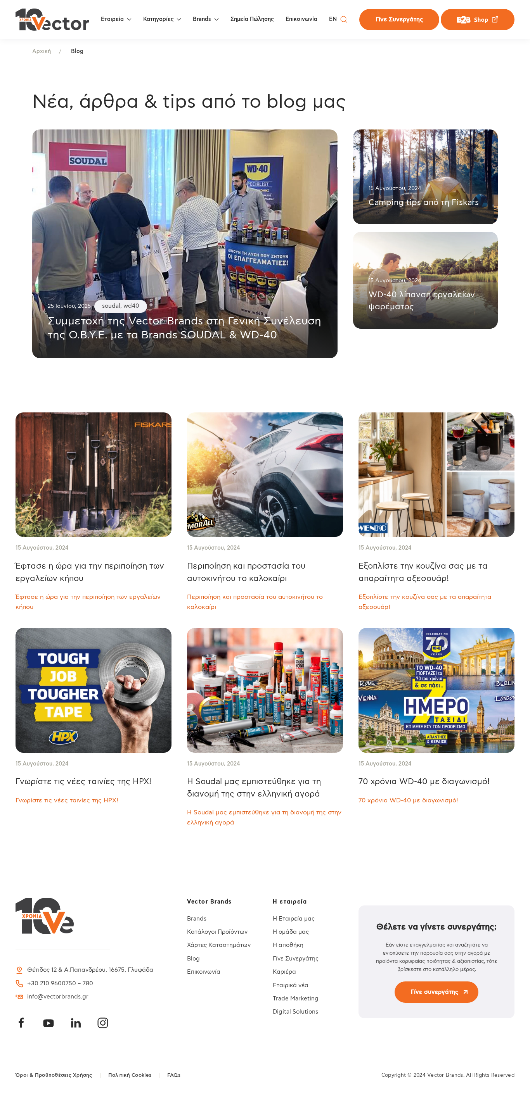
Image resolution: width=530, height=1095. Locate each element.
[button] (344, 19)
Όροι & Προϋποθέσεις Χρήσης (54, 1075)
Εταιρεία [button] (112, 19)
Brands (196, 919)
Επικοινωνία (301, 19)
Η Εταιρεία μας (294, 919)
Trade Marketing (296, 998)
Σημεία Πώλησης (252, 19)
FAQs (173, 1075)
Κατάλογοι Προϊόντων (217, 932)
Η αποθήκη (288, 945)
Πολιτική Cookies (129, 1075)
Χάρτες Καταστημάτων (219, 945)
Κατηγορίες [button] (158, 19)
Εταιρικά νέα (290, 985)
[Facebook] (21, 1023)
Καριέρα (284, 972)
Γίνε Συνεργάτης (399, 19)
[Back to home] (52, 19)
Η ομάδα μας (291, 932)
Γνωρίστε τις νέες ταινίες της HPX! (83, 781)
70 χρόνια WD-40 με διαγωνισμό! (424, 781)
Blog (193, 958)
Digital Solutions (295, 1012)
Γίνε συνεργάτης (434, 992)
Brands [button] (202, 19)
